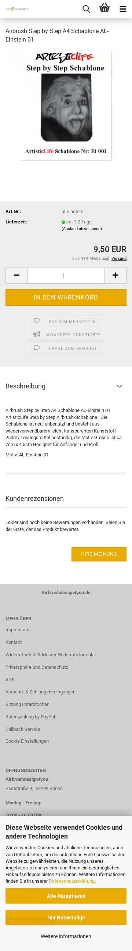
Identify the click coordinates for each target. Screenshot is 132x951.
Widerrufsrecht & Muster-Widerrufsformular (51, 654)
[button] (16, 275)
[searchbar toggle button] (86, 9)
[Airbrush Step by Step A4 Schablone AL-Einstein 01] (66, 105)
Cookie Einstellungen (27, 741)
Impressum (17, 629)
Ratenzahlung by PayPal (30, 716)
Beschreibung (25, 386)
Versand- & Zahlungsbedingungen (41, 692)
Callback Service (23, 729)
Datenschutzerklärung (72, 881)
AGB (10, 679)
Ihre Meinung (99, 554)
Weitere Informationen (66, 936)
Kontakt (14, 642)
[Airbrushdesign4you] (14, 9)
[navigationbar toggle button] (123, 9)
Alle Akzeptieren (66, 896)
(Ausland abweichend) (82, 228)
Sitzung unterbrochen (28, 704)
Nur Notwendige (66, 918)
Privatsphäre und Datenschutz (37, 667)
